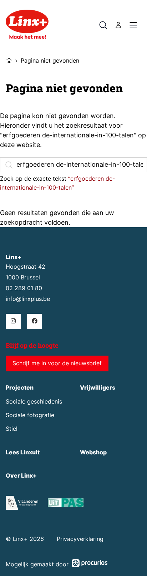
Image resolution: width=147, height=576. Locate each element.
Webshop (93, 452)
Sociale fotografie (30, 415)
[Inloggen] (118, 25)
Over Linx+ (21, 475)
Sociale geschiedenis (34, 401)
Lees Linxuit (23, 452)
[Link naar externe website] (65, 503)
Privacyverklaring (80, 539)
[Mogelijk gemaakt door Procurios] (89, 564)
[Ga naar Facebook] (34, 321)
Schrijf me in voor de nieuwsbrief (57, 363)
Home (9, 60)
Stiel (11, 428)
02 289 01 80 (24, 288)
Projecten (20, 387)
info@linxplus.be (28, 299)
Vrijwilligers (97, 387)
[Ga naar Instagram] (13, 321)
